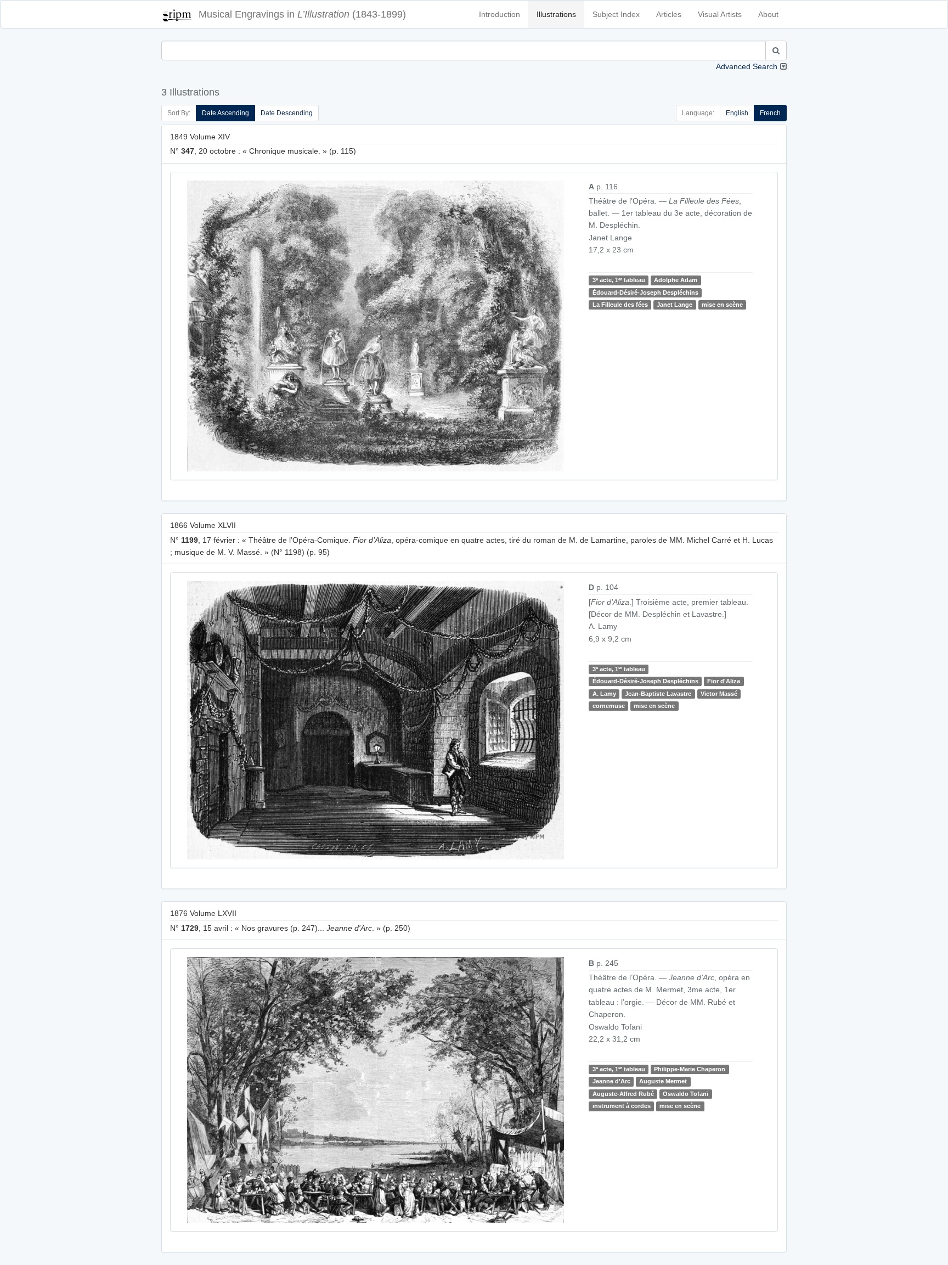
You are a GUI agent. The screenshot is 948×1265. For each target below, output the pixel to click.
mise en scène (722, 304)
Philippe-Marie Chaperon (689, 1069)
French (770, 113)
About (768, 14)
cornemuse (608, 705)
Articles (668, 14)
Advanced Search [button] (746, 66)
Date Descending (287, 113)
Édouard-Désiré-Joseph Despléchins (645, 292)
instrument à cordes (621, 1106)
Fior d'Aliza (723, 681)
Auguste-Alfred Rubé (623, 1093)
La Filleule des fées (620, 304)
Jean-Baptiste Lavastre (658, 693)
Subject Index (616, 14)
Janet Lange (674, 304)
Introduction (499, 14)
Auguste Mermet (663, 1081)
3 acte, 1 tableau (618, 280)
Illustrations (556, 14)
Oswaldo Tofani (685, 1093)
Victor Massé (719, 693)
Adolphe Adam (675, 280)
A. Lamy (604, 693)
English (737, 113)
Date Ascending (225, 113)
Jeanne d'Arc (611, 1081)
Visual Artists (720, 14)
